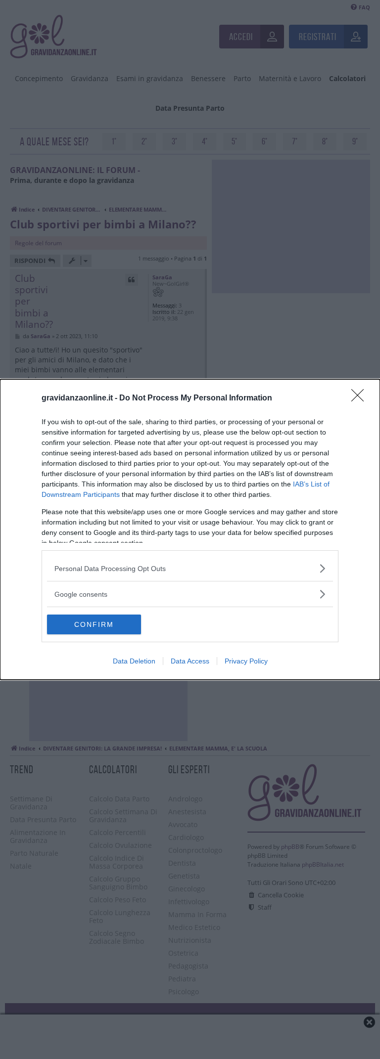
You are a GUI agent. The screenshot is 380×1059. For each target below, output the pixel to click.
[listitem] (190, 568)
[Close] (360, 398)
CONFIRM (94, 624)
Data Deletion (134, 661)
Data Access (190, 661)
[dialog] (190, 529)
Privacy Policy (246, 661)
